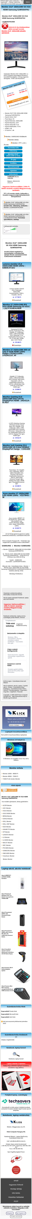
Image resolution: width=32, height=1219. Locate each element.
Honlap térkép (16, 1189)
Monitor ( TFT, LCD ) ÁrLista (15, 144)
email (16, 1181)
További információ (16, 1216)
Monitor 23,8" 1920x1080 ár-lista (13, 155)
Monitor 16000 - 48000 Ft (10, 773)
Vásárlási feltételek (16, 1197)
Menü (28, 2)
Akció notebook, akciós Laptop (12, 685)
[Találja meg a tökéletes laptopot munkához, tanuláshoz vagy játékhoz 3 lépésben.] (16, 1090)
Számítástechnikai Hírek (18, 689)
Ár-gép (13, 160)
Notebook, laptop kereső (16, 1059)
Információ (13, 174)
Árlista (10, 687)
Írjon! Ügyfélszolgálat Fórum (16, 1152)
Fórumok (19, 692)
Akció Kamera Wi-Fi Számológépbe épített (7, 969)
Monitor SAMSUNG (14, 2)
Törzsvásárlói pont (16, 104)
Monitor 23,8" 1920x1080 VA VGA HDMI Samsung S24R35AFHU (15, 3)
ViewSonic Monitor (8, 856)
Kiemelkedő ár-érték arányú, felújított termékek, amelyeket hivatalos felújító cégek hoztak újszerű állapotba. (16, 1109)
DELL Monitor (7, 821)
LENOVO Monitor (8, 834)
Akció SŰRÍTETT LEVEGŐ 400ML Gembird (6, 877)
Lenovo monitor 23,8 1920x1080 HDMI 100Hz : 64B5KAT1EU (14, 266)
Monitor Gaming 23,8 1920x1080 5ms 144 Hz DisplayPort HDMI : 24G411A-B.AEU (16, 400)
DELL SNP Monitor (8, 824)
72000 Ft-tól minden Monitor (11, 779)
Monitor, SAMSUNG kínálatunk (16, 136)
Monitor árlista (14, 140)
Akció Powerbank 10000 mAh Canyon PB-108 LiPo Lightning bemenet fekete (7, 933)
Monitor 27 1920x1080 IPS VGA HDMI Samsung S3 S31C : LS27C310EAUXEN (16, 306)
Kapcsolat (23, 690)
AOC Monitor (7, 808)
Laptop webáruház (14, 1)
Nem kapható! (17, 100)
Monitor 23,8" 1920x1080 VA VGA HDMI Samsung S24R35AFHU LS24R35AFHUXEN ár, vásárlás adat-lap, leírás (16, 569)
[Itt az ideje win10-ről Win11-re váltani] (16, 755)
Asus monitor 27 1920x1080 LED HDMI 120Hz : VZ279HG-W (15, 495)
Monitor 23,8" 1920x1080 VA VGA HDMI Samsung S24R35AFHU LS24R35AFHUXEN (16, 217)
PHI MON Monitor (8, 848)
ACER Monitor (7, 805)
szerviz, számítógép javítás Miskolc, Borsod (14, 616)
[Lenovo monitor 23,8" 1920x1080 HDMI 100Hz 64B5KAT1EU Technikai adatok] (16, 286)
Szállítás (13, 163)
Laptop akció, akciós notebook (16, 869)
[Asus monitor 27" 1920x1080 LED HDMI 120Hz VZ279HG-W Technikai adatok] (16, 516)
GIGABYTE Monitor (9, 829)
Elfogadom (10, 1213)
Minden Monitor (7, 859)
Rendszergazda (14, 690)
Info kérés (16, 1193)
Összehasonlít (13, 167)
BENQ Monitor (7, 816)
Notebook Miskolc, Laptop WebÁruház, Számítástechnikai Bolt (16, 1137)
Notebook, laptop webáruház (16, 1115)
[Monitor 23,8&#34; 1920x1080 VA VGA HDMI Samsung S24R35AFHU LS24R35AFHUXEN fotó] (16, 55)
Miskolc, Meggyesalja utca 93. (16, 1127)
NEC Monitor (7, 845)
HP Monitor (6, 832)
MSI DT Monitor (7, 842)
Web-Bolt (23, 1)
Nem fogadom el (20, 1213)
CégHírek (13, 692)
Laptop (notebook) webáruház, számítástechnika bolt (16, 534)
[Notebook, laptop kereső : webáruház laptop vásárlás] (16, 1057)
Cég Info (6, 692)
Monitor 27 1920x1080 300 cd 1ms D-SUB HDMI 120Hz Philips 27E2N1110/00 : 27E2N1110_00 (16, 352)
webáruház (13, 593)
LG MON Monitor (8, 840)
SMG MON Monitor (8, 853)
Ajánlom (13, 170)
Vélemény (13, 151)
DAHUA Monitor (8, 818)
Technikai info (13, 148)
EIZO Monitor (7, 827)
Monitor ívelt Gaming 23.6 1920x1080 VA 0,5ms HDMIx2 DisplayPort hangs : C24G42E (16, 447)
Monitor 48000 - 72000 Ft (10, 776)
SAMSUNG (4, 2)
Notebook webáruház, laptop (12, 616)
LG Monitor (6, 837)
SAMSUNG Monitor (9, 850)
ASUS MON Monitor (9, 813)
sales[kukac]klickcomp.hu (17, 1141)
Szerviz (5, 690)
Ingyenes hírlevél (16, 1185)
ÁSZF (16, 1201)
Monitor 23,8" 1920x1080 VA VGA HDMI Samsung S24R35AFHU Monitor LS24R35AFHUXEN (16, 205)
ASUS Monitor (7, 811)
